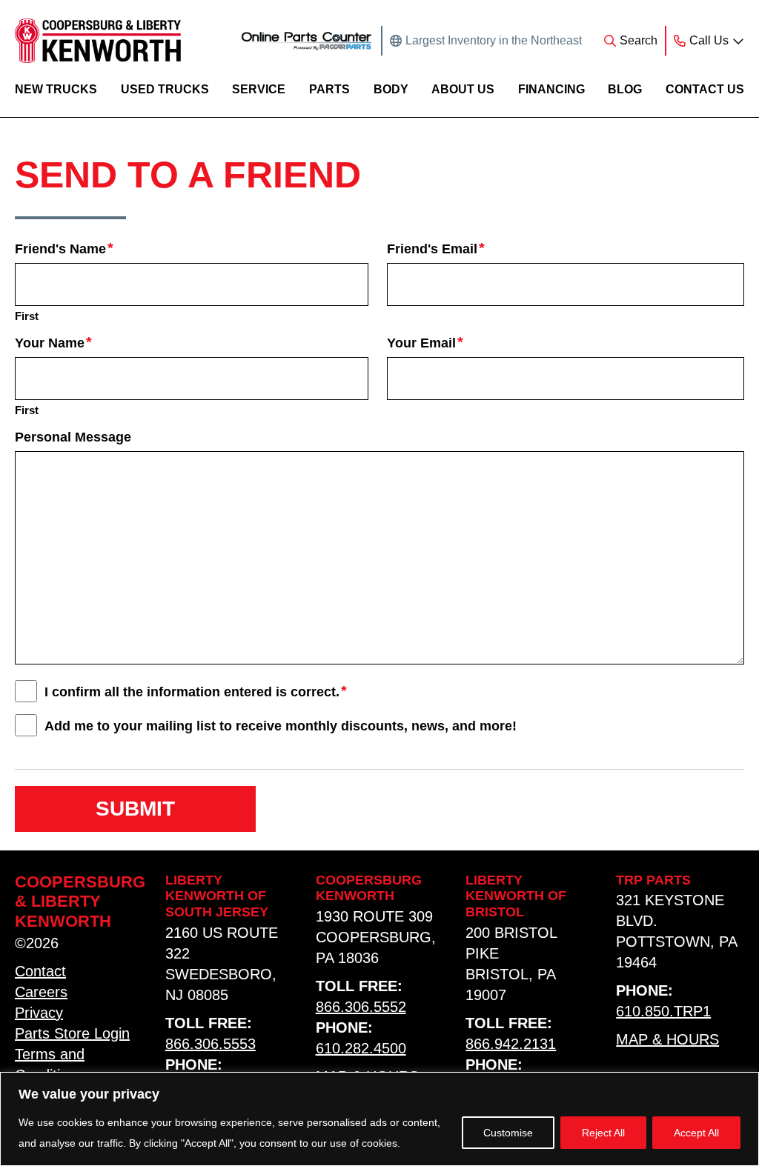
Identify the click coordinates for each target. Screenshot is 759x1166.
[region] (379, 1119)
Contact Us (705, 89)
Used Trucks (165, 89)
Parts (329, 89)
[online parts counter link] (306, 41)
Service (258, 89)
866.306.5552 (361, 1007)
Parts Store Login (72, 1033)
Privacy (39, 1013)
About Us (462, 89)
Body (391, 89)
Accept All (696, 1133)
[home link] (98, 41)
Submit (135, 808)
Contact (40, 971)
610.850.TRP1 (663, 1011)
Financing (551, 89)
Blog (625, 89)
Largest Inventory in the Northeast (493, 40)
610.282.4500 (361, 1048)
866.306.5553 (210, 1044)
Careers (41, 992)
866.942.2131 (510, 1044)
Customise (508, 1133)
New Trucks (56, 89)
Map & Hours (667, 1039)
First (27, 316)
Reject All (603, 1133)
